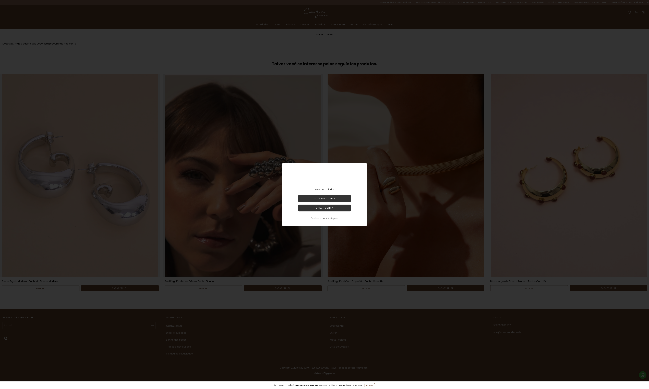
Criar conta (324, 207)
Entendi (369, 385)
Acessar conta (324, 198)
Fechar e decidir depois (324, 218)
